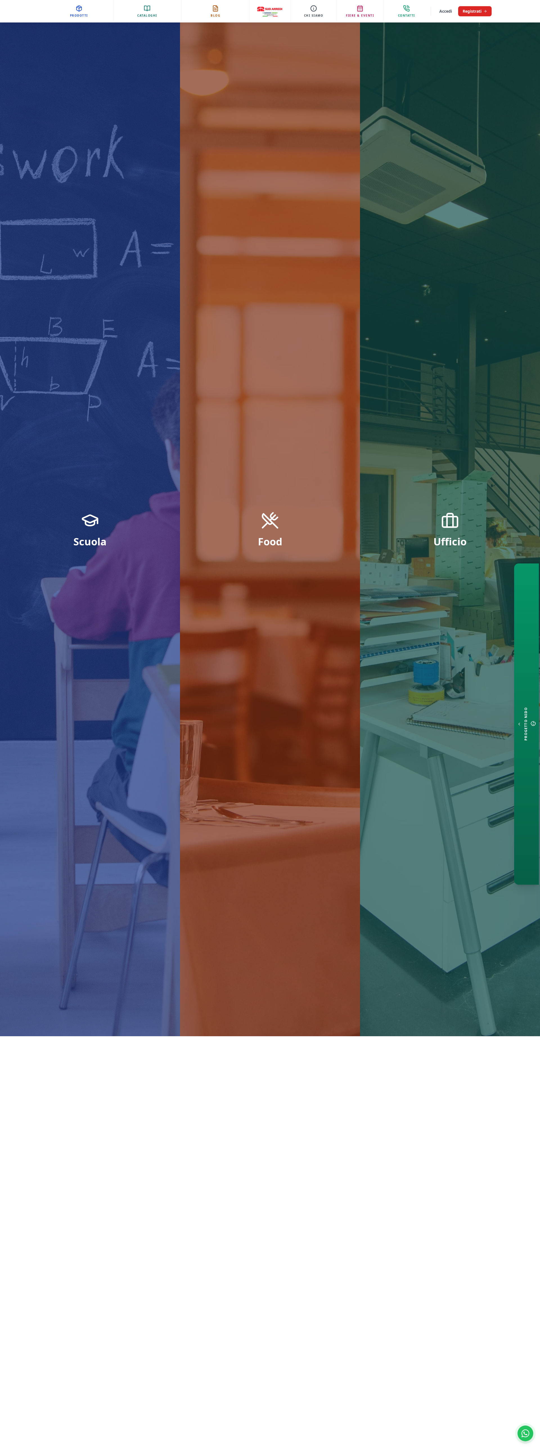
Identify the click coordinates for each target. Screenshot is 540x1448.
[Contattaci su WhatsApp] (525, 1433)
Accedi (445, 11)
